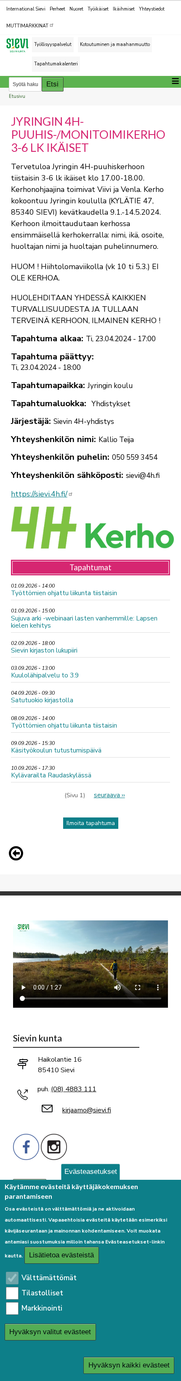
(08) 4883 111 (73, 1089)
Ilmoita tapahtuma (91, 823)
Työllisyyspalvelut (53, 44)
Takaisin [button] (18, 855)
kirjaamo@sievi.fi (86, 1110)
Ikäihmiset (124, 9)
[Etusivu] (21, 45)
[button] (18, 853)
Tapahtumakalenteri (56, 64)
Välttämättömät (49, 1278)
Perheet (57, 9)
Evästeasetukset (90, 1172)
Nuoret (76, 9)
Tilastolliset (42, 1293)
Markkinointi (41, 1308)
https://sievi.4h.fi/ (39, 494)
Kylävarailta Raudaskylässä (51, 775)
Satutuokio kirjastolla (42, 700)
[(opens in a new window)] (26, 1145)
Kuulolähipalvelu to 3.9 (45, 675)
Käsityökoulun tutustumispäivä (56, 750)
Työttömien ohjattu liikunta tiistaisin (64, 592)
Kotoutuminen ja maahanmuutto (115, 44)
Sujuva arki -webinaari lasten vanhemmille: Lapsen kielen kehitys (84, 622)
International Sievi (25, 9)
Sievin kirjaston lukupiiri (44, 650)
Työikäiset (98, 9)
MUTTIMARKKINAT (27, 26)
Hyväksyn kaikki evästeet (129, 1365)
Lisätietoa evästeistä (61, 1255)
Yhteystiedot (152, 9)
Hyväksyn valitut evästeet (50, 1332)
